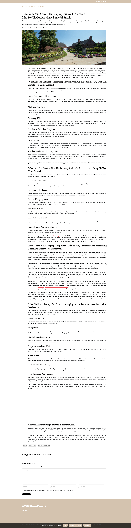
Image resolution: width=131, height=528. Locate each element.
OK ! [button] (65, 525)
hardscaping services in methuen (44, 445)
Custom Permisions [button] (75, 525)
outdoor (25, 445)
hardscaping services (58, 236)
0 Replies (45, 27)
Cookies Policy (58, 525)
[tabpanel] (64, 47)
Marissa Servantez (26, 27)
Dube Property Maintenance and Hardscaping (53, 287)
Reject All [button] (87, 525)
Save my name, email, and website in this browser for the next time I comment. (48, 490)
